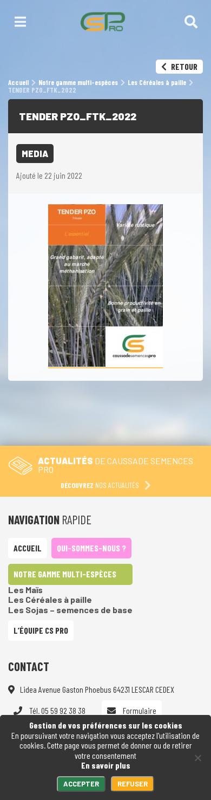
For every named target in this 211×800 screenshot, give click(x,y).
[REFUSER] (197, 757)
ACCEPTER (81, 783)
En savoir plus (105, 765)
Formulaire (138, 710)
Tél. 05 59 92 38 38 (56, 710)
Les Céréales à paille (50, 599)
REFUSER (132, 783)
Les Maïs (25, 589)
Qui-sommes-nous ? (91, 548)
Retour (183, 66)
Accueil (28, 548)
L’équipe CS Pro (41, 630)
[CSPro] (102, 21)
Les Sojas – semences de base (70, 609)
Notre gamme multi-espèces (65, 574)
